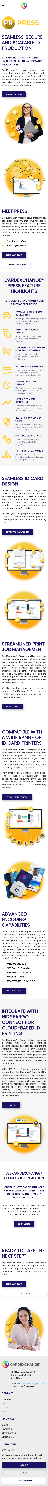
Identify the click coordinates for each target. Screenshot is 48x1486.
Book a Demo (24, 1224)
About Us (6, 1399)
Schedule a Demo (14, 1284)
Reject (24, 1472)
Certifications (9, 1433)
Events (5, 1425)
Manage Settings (24, 1480)
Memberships (8, 1437)
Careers (6, 1407)
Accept (24, 1465)
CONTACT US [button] (8, 1449)
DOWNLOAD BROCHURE (16, 264)
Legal (4, 1411)
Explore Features (14, 990)
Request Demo (12, 706)
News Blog (7, 1429)
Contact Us (24, 1293)
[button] (3, 5)
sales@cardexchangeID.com (30, 1383)
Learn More (11, 1105)
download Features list (17, 532)
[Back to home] (24, 5)
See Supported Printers (17, 797)
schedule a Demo (14, 94)
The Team (6, 1403)
